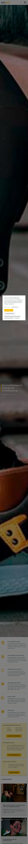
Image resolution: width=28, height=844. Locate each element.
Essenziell (8, 307)
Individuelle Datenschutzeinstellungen (12, 316)
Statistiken (16, 307)
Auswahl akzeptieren (9, 313)
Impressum (17, 318)
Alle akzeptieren (8, 310)
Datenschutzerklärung (9, 318)
